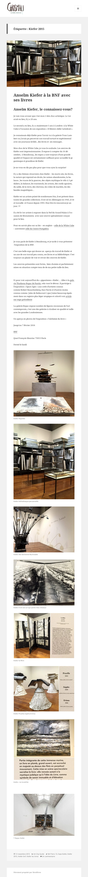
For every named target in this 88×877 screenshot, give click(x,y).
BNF (15, 331)
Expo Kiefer (62, 854)
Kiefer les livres (32, 856)
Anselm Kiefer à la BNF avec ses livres (42, 97)
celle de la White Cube (64, 225)
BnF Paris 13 (52, 854)
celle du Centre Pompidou (37, 228)
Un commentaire (48, 856)
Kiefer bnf (22, 856)
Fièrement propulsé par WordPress (27, 872)
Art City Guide (38, 854)
